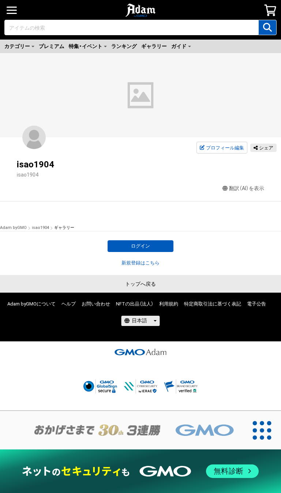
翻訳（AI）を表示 (246, 188)
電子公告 (256, 304)
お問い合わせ (96, 304)
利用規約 (168, 304)
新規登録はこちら (140, 263)
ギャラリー (154, 46)
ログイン (140, 246)
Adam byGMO (13, 227)
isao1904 (40, 227)
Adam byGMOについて (31, 304)
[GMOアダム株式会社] (140, 352)
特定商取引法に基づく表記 (212, 304)
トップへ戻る (140, 284)
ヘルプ (68, 304)
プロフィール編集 (225, 148)
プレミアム (51, 46)
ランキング (124, 46)
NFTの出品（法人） (134, 304)
